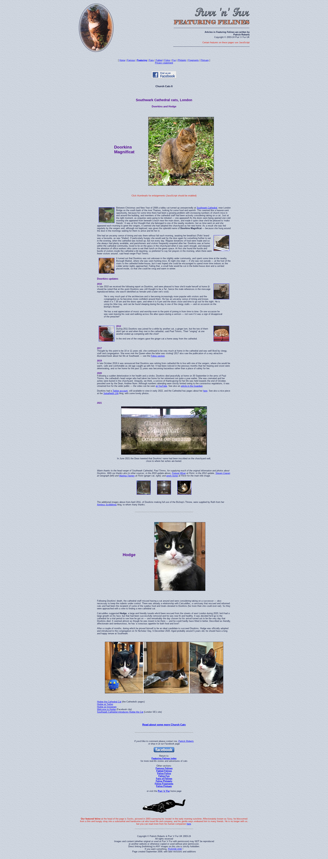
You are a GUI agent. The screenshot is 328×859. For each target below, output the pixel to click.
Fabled (159, 60)
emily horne (172, 475)
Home (122, 60)
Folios (167, 60)
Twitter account (120, 391)
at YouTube (161, 386)
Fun (174, 60)
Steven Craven (222, 473)
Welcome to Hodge (106, 709)
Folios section (158, 356)
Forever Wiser (179, 473)
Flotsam (205, 60)
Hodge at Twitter (105, 704)
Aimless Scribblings (107, 504)
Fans (151, 60)
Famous (131, 60)
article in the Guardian (192, 386)
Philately (182, 60)
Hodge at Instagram (107, 707)
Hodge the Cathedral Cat (109, 701)
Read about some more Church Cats (164, 724)
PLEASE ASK (175, 849)
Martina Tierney (127, 475)
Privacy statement (164, 63)
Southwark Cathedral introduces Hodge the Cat (120, 712)
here (205, 391)
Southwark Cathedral (207, 207)
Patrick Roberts (186, 741)
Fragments (193, 60)
